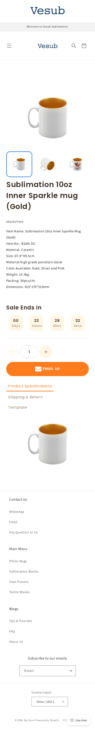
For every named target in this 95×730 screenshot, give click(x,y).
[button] (9, 46)
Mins (57, 325)
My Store (29, 720)
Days (16, 325)
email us (51, 369)
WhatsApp (16, 512)
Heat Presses (18, 582)
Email (13, 522)
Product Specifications (30, 386)
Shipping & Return (25, 397)
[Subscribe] (70, 670)
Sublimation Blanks (24, 571)
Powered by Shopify (47, 720)
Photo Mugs (18, 561)
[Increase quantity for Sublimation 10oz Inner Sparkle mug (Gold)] (45, 351)
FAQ (12, 631)
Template (17, 407)
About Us (16, 642)
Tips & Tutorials (20, 621)
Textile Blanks (19, 592)
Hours (37, 325)
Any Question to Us (23, 532)
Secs (78, 325)
